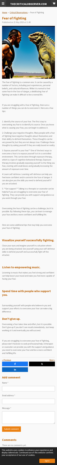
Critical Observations (19, 12)
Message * (6, 408)
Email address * (8, 395)
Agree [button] (47, 461)
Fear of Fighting (37, 12)
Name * (5, 382)
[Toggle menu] (3, 3)
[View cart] (54, 3)
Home (4, 12)
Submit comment (11, 429)
